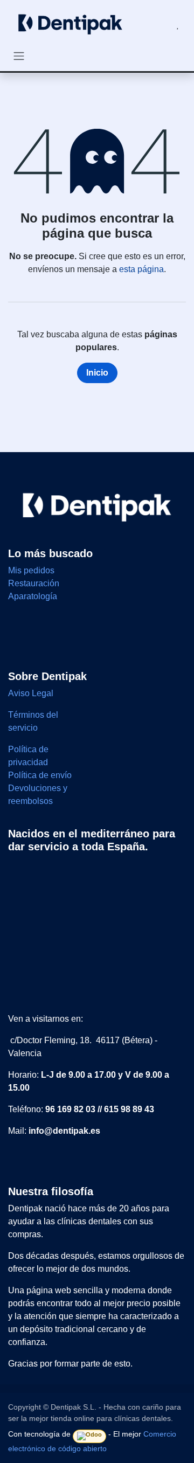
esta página (141, 269)
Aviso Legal (32, 693)
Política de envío (40, 775)
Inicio (97, 372)
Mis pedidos (31, 570)
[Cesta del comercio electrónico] (152, 25)
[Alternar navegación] (19, 56)
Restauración (33, 583)
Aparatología (32, 596)
